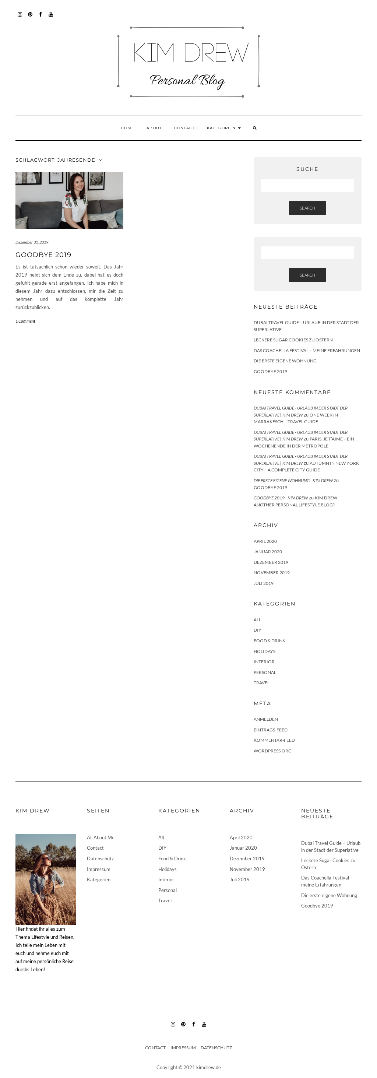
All (257, 619)
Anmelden (266, 719)
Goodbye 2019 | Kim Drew (281, 498)
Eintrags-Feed (271, 730)
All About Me (100, 837)
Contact (184, 128)
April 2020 (265, 541)
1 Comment (25, 321)
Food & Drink (269, 640)
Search (307, 208)
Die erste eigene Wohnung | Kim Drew (293, 480)
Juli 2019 (264, 583)
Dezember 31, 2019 (31, 242)
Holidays (264, 651)
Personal (265, 672)
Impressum (98, 869)
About (154, 128)
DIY (257, 630)
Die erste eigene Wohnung (285, 361)
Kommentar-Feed (274, 740)
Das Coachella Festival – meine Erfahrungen (307, 350)
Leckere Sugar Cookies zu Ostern (293, 340)
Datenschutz (100, 858)
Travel (261, 682)
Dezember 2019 (271, 562)
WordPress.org (273, 751)
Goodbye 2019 (43, 255)
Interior (264, 661)
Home (127, 128)
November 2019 (272, 572)
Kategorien (222, 128)
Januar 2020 (268, 551)
